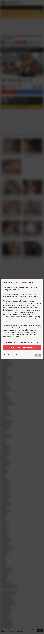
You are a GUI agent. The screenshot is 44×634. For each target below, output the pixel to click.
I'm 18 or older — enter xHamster (22, 348)
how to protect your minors (11, 354)
